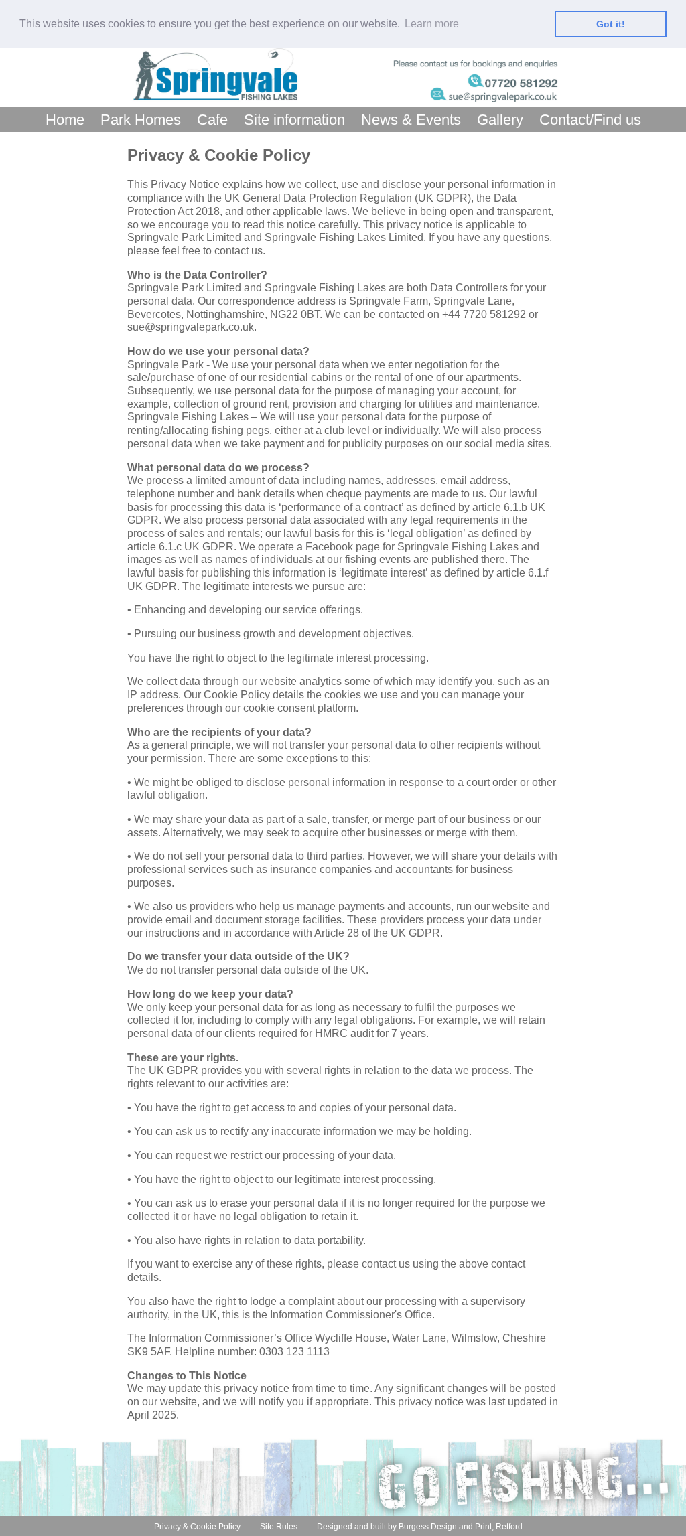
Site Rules (278, 1526)
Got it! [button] (610, 24)
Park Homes (140, 119)
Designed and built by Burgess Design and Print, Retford (420, 1526)
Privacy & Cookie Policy (197, 1526)
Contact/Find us (590, 119)
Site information (294, 119)
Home (65, 119)
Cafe (212, 119)
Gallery (500, 119)
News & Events (411, 119)
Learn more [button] (432, 23)
